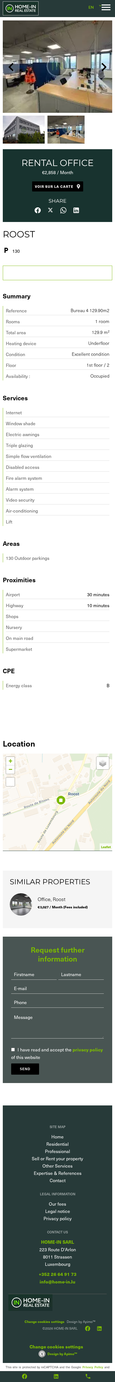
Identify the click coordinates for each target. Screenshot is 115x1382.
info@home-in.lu (57, 1281)
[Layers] (103, 763)
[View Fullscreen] (10, 782)
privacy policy (88, 1049)
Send (25, 1069)
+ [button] (10, 760)
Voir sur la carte (54, 186)
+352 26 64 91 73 (57, 1274)
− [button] (10, 769)
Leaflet (106, 847)
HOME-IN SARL (57, 1242)
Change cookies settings (44, 1321)
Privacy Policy (92, 1367)
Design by (62, 1353)
